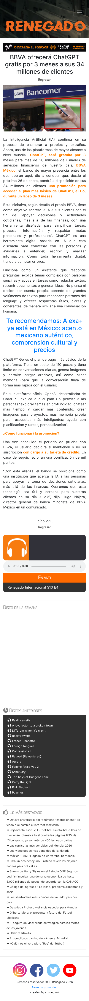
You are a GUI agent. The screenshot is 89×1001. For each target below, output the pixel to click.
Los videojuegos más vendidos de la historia (39, 850)
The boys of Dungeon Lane (30, 777)
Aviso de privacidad (44, 987)
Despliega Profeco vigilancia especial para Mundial (43, 907)
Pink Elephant (21, 787)
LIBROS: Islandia (20, 933)
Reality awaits (21, 720)
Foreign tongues (23, 746)
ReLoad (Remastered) (26, 756)
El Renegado (57, 982)
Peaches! (18, 792)
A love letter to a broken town (32, 725)
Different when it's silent (29, 730)
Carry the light (21, 782)
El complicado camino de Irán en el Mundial (38, 938)
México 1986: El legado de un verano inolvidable (42, 856)
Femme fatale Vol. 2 (25, 766)
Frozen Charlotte (23, 741)
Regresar (44, 79)
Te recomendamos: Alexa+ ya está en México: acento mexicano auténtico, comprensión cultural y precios (45, 335)
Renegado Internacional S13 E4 (33, 587)
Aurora (16, 761)
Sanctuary (18, 772)
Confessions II (21, 751)
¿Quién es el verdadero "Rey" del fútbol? (37, 943)
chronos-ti (52, 992)
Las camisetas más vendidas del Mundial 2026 (40, 845)
